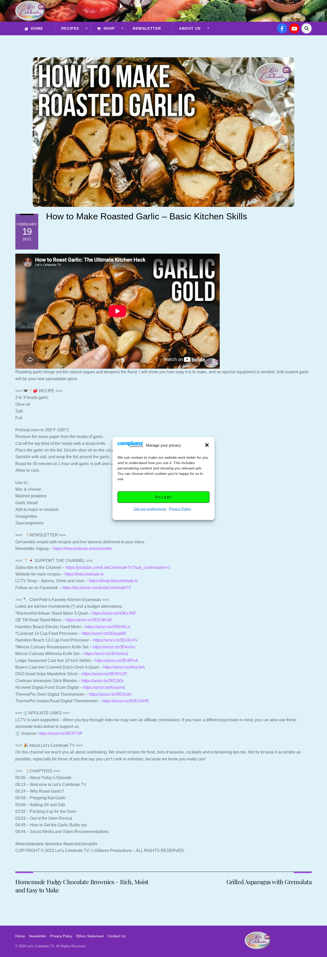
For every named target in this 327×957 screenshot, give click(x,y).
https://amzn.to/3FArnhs (114, 647)
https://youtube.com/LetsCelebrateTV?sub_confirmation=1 (118, 567)
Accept (163, 497)
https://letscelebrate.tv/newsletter (82, 548)
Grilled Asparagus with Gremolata (269, 882)
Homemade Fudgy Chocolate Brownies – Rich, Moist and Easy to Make (81, 886)
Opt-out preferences (150, 508)
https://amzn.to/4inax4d (104, 687)
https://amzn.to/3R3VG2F (104, 674)
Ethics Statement (90, 936)
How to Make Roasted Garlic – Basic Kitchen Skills (146, 216)
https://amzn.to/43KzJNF (114, 613)
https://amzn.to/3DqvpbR (104, 633)
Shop (108, 28)
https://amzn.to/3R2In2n (110, 694)
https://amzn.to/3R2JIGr (102, 681)
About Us (190, 28)
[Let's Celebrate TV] (30, 18)
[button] (206, 445)
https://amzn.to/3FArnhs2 (106, 653)
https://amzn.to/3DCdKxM (89, 620)
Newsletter (147, 28)
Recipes (70, 28)
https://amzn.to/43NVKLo (107, 627)
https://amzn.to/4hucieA (124, 667)
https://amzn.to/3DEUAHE (125, 701)
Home (36, 28)
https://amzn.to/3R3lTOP (60, 733)
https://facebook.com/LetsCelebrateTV (96, 588)
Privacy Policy (180, 508)
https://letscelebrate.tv (84, 574)
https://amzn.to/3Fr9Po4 (116, 660)
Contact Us (116, 936)
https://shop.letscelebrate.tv (113, 581)
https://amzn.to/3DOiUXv (115, 640)
